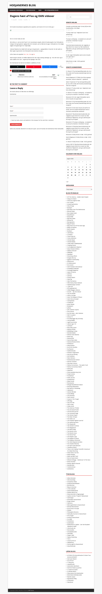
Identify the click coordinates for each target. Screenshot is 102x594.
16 (90, 170)
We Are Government (72, 458)
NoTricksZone (71, 356)
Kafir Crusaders (71, 315)
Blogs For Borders (72, 227)
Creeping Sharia (71, 245)
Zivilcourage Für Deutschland (75, 544)
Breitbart (69, 231)
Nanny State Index (72, 340)
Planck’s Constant (71, 361)
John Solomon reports (73, 309)
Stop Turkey (70, 404)
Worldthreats (70, 465)
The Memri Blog (71, 429)
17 (68, 172)
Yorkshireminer (71, 467)
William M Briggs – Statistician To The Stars (78, 460)
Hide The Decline (71, 281)
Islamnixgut (70, 497)
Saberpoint (70, 390)
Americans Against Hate (73, 200)
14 (82, 170)
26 (75, 175)
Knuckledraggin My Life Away (75, 318)
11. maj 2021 (14, 19)
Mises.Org (70, 336)
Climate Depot (71, 240)
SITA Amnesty (71, 395)
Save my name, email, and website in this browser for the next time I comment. (33, 120)
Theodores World (71, 447)
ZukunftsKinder (71, 546)
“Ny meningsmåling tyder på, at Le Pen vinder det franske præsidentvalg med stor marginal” (78, 73)
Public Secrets (71, 377)
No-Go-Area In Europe (73, 508)
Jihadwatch (70, 306)
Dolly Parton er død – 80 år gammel (75, 61)
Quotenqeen (70, 523)
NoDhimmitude (71, 351)
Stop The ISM (70, 402)
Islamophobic (70, 300)
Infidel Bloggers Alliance (73, 290)
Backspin (69, 208)
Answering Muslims (72, 204)
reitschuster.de (71, 528)
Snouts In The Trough (73, 399)
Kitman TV (70, 317)
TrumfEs (25, 19)
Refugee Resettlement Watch (75, 384)
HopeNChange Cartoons (73, 284)
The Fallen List (71, 419)
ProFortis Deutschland (73, 517)
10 (68, 170)
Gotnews (69, 275)
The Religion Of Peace (73, 438)
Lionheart (69, 325)
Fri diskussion (30, 10)
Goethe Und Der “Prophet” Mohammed (77, 496)
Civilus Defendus (71, 238)
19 (75, 172)
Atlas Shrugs (70, 206)
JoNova (69, 308)
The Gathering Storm (72, 422)
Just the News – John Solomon (75, 313)
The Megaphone (71, 427)
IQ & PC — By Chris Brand (74, 292)
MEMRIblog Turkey (72, 331)
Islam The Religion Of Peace (74, 297)
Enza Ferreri (70, 560)
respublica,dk (70, 564)
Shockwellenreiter (72, 532)
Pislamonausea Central (73, 359)
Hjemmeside (13, 115)
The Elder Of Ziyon (72, 417)
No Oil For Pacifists (72, 347)
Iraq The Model (71, 293)
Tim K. (69, 539)
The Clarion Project (72, 415)
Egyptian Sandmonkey (73, 259)
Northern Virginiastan (73, 352)
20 (79, 172)
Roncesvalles (70, 530)
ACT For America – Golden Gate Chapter (77, 197)
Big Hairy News (71, 218)
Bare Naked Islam (72, 213)
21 (82, 172)
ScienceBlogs (70, 393)
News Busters (71, 345)
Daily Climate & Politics (73, 249)
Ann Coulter (70, 202)
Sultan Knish (70, 406)
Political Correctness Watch (74, 367)
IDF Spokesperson (72, 288)
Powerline (70, 370)
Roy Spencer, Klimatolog (73, 388)
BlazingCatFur (71, 222)
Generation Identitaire (73, 566)
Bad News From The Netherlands (76, 209)
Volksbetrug (70, 542)
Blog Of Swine (71, 224)
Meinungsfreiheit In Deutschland (76, 505)
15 (86, 170)
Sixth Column (70, 397)
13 (79, 170)
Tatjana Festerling (72, 537)
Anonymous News (72, 481)
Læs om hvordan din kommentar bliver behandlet (50, 128)
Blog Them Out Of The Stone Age (76, 225)
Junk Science (70, 311)
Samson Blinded (71, 392)
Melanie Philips (71, 329)
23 (90, 172)
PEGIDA (69, 510)
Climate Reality (71, 241)
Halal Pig (69, 279)
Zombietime (70, 469)
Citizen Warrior (71, 236)
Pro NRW (69, 519)
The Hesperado (71, 424)
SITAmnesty (70, 580)
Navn (11, 106)
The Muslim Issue (72, 431)
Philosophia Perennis (72, 512)
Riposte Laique (71, 577)
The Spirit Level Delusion (73, 445)
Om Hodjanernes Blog (51, 10)
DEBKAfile (69, 252)
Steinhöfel (70, 533)
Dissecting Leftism (72, 256)
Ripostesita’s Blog (71, 578)
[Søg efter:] (79, 17)
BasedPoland (70, 215)
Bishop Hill (70, 220)
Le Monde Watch (71, 571)
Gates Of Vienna (71, 272)
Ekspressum (70, 261)
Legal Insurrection (72, 322)
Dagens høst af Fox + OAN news (21, 71)
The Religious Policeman (73, 440)
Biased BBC (70, 216)
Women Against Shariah (73, 463)
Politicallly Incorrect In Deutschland (76, 514)
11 (71, 170)
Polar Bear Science (72, 363)
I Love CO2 (70, 286)
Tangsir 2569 (70, 535)
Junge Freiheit (71, 501)
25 (71, 175)
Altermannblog (71, 480)
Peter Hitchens (71, 358)
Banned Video (71, 211)
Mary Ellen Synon (71, 327)
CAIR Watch (70, 233)
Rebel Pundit (70, 381)
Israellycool (70, 302)
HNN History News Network (74, 283)
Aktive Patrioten (71, 478)
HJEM (39, 10)
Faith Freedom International (74, 267)
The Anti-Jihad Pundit (73, 410)
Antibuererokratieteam (73, 483)
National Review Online (73, 342)
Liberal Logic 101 (71, 324)
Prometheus (70, 521)
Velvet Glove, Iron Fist (73, 452)
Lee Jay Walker (71, 320)
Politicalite (70, 368)
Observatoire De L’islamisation (75, 573)
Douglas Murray (71, 258)
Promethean (70, 376)
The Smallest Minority (73, 444)
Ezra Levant (70, 265)
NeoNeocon (70, 343)
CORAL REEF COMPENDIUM (74, 243)
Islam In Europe (71, 295)
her (25, 54)
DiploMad (69, 254)
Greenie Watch (71, 277)
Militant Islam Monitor (73, 334)
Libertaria (69, 503)
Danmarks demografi (16, 10)
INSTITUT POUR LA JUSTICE (74, 568)
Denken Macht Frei (72, 492)
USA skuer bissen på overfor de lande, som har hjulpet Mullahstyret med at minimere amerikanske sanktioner (78, 109)
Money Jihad (70, 338)
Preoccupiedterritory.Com (74, 372)
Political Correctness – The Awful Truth (77, 365)
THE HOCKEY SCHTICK (73, 426)
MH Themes (31, 590)
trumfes (20, 19)
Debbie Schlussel (71, 250)
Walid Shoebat (71, 454)
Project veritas (71, 374)
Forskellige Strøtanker (73, 268)
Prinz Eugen (70, 515)
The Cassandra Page (72, 413)
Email (11, 111)
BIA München (70, 485)
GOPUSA (69, 274)
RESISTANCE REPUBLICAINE (74, 575)
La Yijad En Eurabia (72, 569)
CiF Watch (70, 234)
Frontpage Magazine (72, 270)
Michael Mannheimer (73, 506)
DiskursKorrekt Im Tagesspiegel (75, 494)
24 (68, 175)
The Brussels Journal (72, 411)
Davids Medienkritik (72, 490)
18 (71, 172)
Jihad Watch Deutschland (74, 499)
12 (75, 170)
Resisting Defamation (73, 386)
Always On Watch (71, 199)
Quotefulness (70, 379)
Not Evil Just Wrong (72, 354)
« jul (67, 181)
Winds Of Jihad (71, 461)
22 (86, 172)
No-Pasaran (70, 349)
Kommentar (13, 94)
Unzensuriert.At (71, 540)
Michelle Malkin (71, 333)
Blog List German (71, 487)
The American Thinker (73, 408)
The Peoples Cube (72, 436)
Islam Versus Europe (72, 299)
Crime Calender (71, 489)
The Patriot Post (71, 435)
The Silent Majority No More (74, 442)
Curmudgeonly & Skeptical (74, 247)
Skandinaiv (70, 582)
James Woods (70, 304)
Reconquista (70, 383)
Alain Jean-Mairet (71, 559)
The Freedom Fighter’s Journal (75, 420)
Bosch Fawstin (71, 229)
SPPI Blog (69, 401)
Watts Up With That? (72, 456)
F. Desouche (70, 562)
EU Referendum (71, 263)
